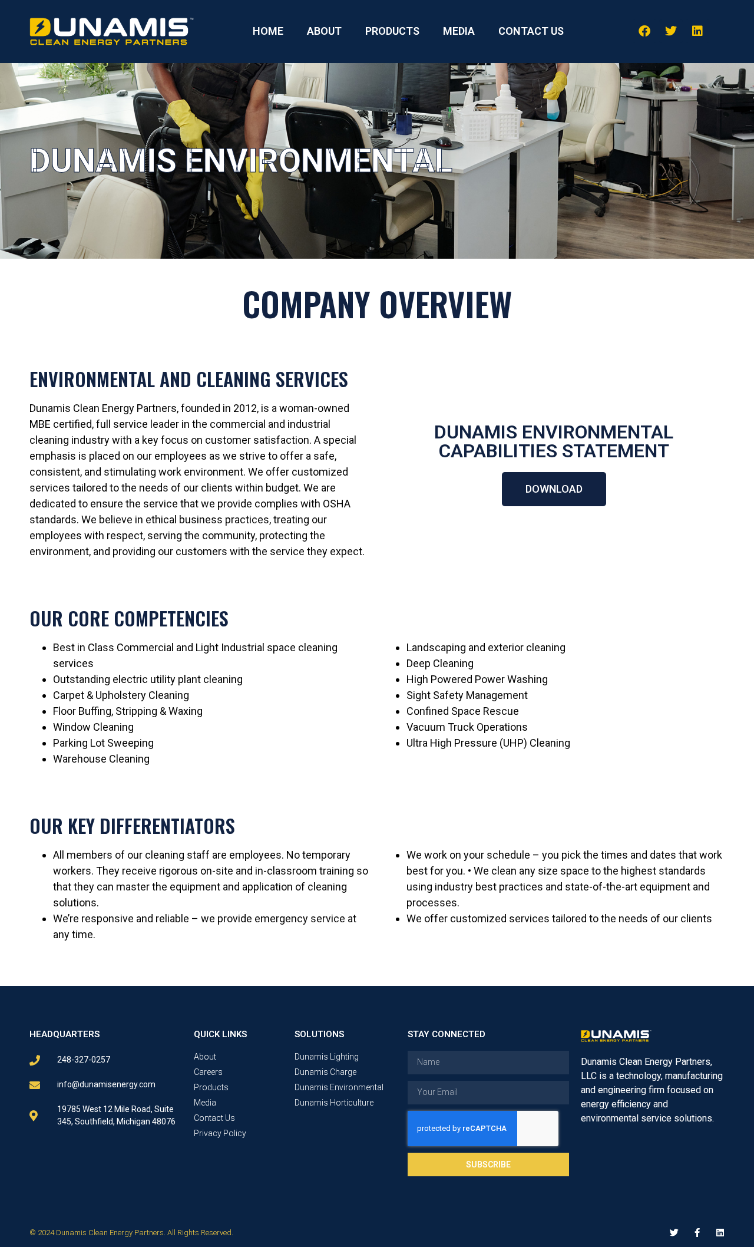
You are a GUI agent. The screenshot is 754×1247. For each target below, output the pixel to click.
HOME (268, 31)
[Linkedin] (697, 31)
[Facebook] (644, 31)
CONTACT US (531, 31)
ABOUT (324, 31)
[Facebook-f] (697, 1232)
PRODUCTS (392, 31)
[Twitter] (671, 31)
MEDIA (459, 31)
